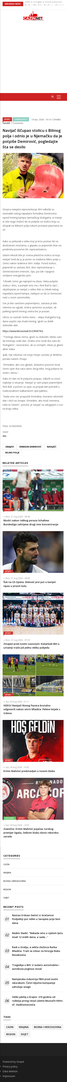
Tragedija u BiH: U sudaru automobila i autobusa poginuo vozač (35, 966)
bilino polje (12, 452)
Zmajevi (9, 446)
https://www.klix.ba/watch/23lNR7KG (23, 331)
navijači (51, 446)
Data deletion (10, 1071)
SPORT (7, 119)
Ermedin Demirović (30, 446)
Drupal (20, 1061)
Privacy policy (10, 1066)
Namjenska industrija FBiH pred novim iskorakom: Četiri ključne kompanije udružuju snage (35, 982)
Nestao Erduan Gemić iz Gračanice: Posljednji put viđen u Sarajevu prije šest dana (36, 919)
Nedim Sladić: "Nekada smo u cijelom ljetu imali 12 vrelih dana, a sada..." (37, 934)
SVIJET (6, 897)
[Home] (33, 15)
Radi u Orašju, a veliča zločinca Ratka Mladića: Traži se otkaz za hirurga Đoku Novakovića (36, 951)
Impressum (9, 1076)
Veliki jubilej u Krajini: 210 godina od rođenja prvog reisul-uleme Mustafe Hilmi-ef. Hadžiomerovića (37, 1000)
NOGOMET (9, 818)
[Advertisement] (33, 58)
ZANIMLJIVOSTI (20, 119)
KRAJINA (7, 872)
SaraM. (7, 123)
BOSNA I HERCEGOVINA (14, 881)
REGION (7, 889)
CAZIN (6, 864)
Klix (4, 436)
